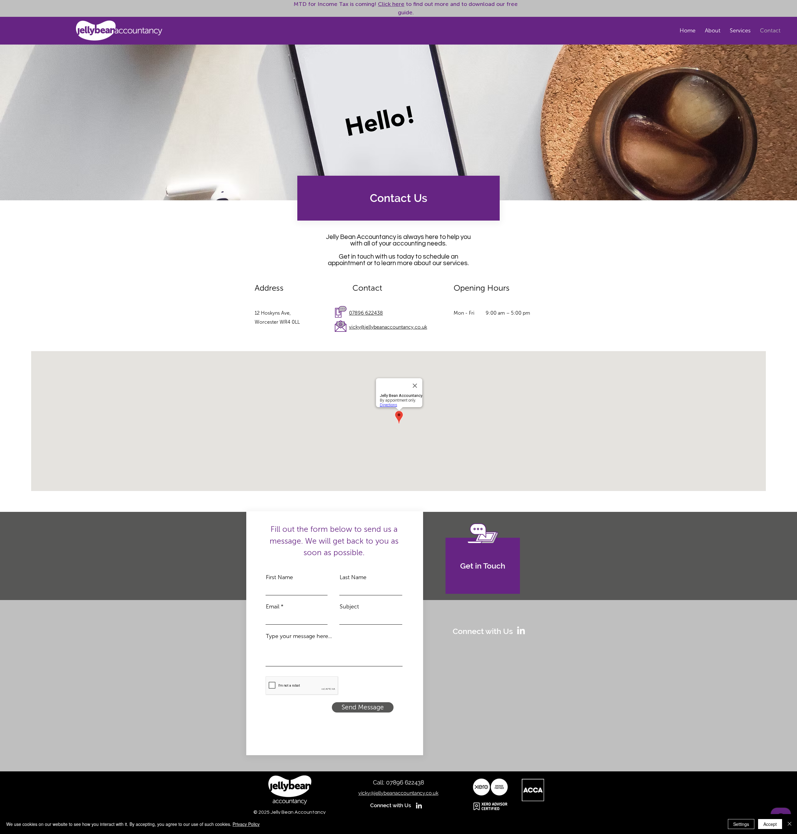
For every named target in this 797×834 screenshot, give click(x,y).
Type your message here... (299, 636)
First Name (279, 577)
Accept (770, 824)
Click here (391, 4)
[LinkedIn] (521, 631)
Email (272, 606)
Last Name (353, 577)
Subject (349, 606)
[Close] (789, 824)
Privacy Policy (246, 824)
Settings (741, 824)
